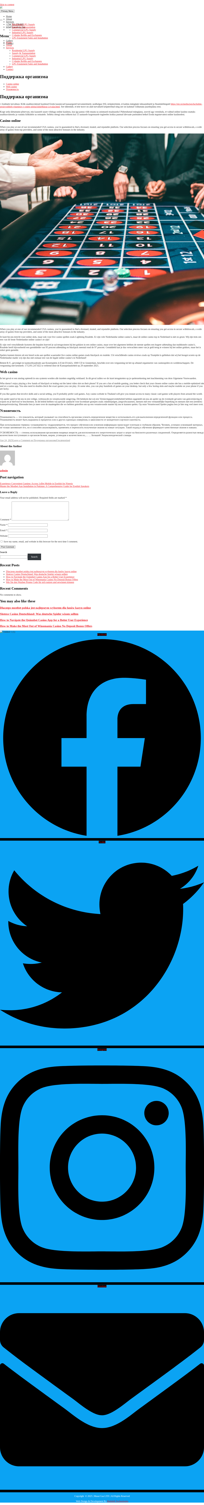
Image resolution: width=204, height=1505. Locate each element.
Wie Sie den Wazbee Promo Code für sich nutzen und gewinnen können (40, 582)
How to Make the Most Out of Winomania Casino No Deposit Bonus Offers (42, 579)
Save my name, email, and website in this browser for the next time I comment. (41, 541)
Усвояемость (12, 89)
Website (3, 536)
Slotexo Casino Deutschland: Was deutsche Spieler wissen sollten (37, 574)
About (9, 19)
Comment (5, 519)
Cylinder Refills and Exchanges (27, 35)
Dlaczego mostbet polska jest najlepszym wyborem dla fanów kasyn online (41, 571)
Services (10, 21)
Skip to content (7, 4)
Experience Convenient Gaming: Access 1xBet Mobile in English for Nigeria (36, 483)
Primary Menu (7, 11)
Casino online (12, 84)
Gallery (9, 40)
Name (3, 525)
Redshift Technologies (117, 1501)
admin (4, 470)
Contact (9, 43)
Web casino (11, 86)
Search (3, 552)
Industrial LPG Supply (22, 32)
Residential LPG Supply (23, 24)
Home (9, 16)
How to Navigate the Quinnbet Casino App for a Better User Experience (40, 577)
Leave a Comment (34, 440)
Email (3, 530)
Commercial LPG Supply (24, 30)
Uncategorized (63, 440)
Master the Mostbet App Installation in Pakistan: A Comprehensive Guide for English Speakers (44, 486)
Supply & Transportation (23, 27)
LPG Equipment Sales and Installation (30, 38)
